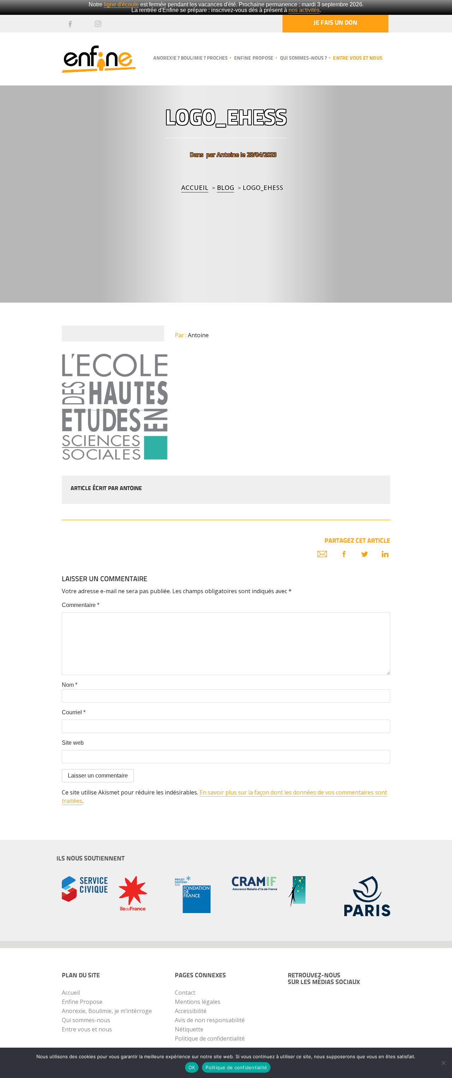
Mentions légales (197, 1002)
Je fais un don (335, 23)
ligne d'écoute (121, 4)
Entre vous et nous (357, 58)
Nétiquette (189, 1029)
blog (225, 187)
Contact (185, 992)
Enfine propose (253, 58)
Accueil (194, 187)
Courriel (73, 712)
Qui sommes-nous (86, 1020)
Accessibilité (191, 1011)
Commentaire (80, 605)
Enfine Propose (82, 1002)
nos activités (304, 10)
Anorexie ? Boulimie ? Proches (190, 58)
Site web (73, 743)
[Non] (443, 1062)
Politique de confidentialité (210, 1038)
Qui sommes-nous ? (303, 58)
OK (192, 1067)
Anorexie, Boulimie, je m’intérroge (107, 1011)
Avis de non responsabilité (210, 1020)
